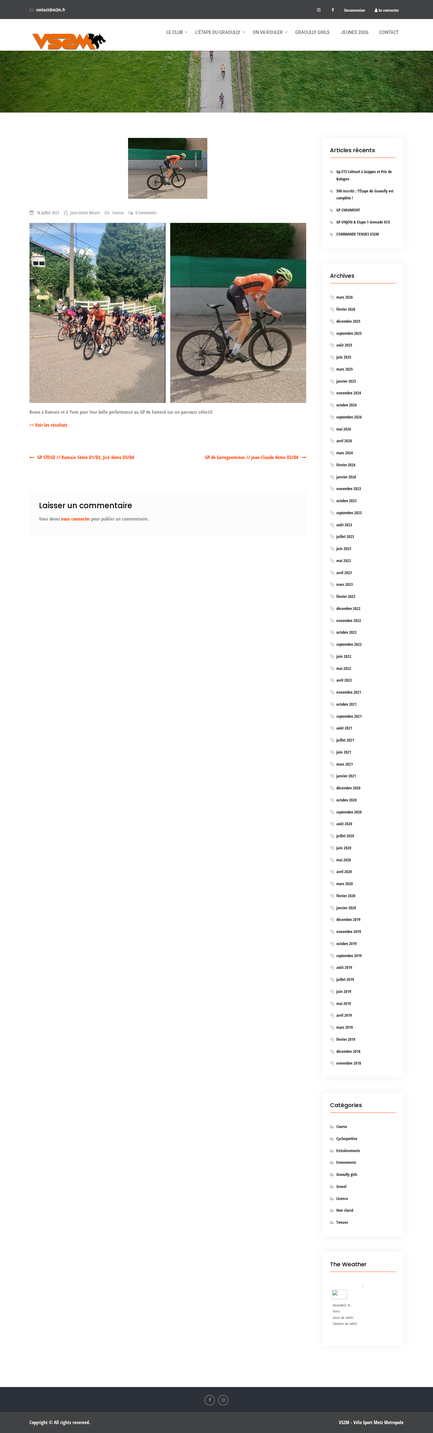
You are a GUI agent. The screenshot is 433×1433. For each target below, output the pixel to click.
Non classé (344, 1210)
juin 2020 (343, 848)
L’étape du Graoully (217, 32)
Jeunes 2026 (354, 32)
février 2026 (345, 309)
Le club (174, 32)
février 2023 (345, 596)
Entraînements (348, 1150)
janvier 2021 (346, 776)
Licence (342, 1198)
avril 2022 (344, 680)
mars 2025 (344, 369)
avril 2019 (344, 1015)
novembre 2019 (348, 931)
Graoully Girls (312, 32)
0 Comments (146, 213)
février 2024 (345, 465)
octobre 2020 (346, 800)
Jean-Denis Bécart (85, 213)
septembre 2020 (349, 812)
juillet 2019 (345, 979)
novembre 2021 (348, 692)
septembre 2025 (349, 333)
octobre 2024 (346, 405)
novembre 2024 (348, 393)
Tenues (342, 1222)
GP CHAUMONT (348, 210)
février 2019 (345, 1039)
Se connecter (388, 10)
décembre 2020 (348, 788)
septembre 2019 (349, 955)
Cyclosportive (346, 1138)
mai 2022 (343, 668)
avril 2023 (344, 572)
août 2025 (344, 345)
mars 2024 (344, 453)
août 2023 (344, 525)
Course (118, 213)
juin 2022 (343, 656)
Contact (389, 32)
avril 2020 (344, 871)
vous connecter (75, 518)
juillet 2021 (345, 740)
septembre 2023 (349, 512)
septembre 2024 (349, 417)
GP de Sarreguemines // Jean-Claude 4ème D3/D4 (251, 457)
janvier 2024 (346, 477)
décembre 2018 (348, 1051)
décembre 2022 (348, 608)
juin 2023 (343, 548)
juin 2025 (343, 357)
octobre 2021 (346, 704)
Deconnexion (354, 10)
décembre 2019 (348, 919)
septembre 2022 (349, 644)
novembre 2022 (348, 620)
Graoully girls (346, 1174)
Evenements (346, 1162)
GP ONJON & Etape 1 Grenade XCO (363, 222)
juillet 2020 (345, 836)
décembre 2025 (348, 321)
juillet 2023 (345, 536)
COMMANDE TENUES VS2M (357, 234)
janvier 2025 (346, 381)
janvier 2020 (346, 908)
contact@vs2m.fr (50, 9)
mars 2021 (344, 764)
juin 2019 (343, 991)
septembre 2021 (349, 716)
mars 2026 (344, 297)
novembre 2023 (348, 488)
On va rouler (268, 32)
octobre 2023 (346, 500)
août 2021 (344, 728)
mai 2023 (343, 560)
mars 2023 (344, 584)
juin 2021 (343, 752)
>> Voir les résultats (48, 425)
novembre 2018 (348, 1063)
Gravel (341, 1186)
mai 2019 (343, 1003)
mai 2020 (343, 860)
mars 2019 (344, 1027)
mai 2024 (343, 429)
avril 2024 (344, 441)
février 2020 (345, 895)
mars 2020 (344, 883)
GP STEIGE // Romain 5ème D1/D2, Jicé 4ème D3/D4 (85, 457)
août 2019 (344, 967)
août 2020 (344, 824)
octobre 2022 (346, 632)
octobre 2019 (346, 943)
